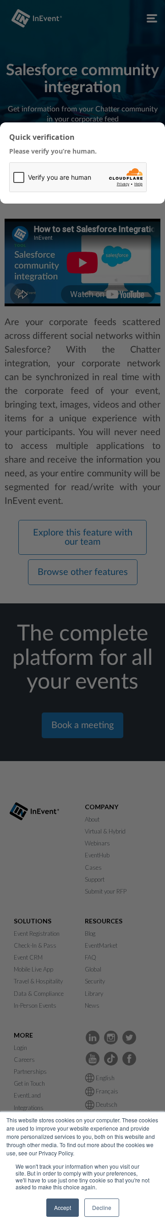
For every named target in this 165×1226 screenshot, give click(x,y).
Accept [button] (62, 1207)
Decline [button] (101, 1207)
